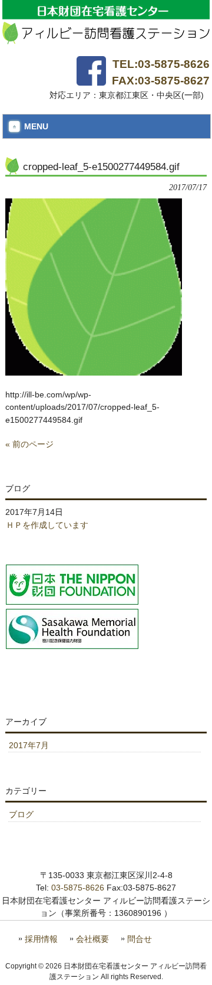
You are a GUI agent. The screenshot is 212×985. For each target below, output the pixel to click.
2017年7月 (29, 745)
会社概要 (92, 939)
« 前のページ (29, 444)
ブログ (21, 814)
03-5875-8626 (77, 887)
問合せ (139, 939)
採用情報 (41, 939)
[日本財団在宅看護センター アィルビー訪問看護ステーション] (106, 39)
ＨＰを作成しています (47, 525)
